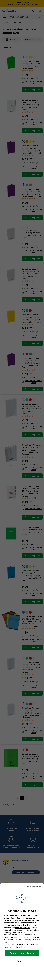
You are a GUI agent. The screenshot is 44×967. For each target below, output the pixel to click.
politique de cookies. (17, 947)
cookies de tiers (22, 927)
